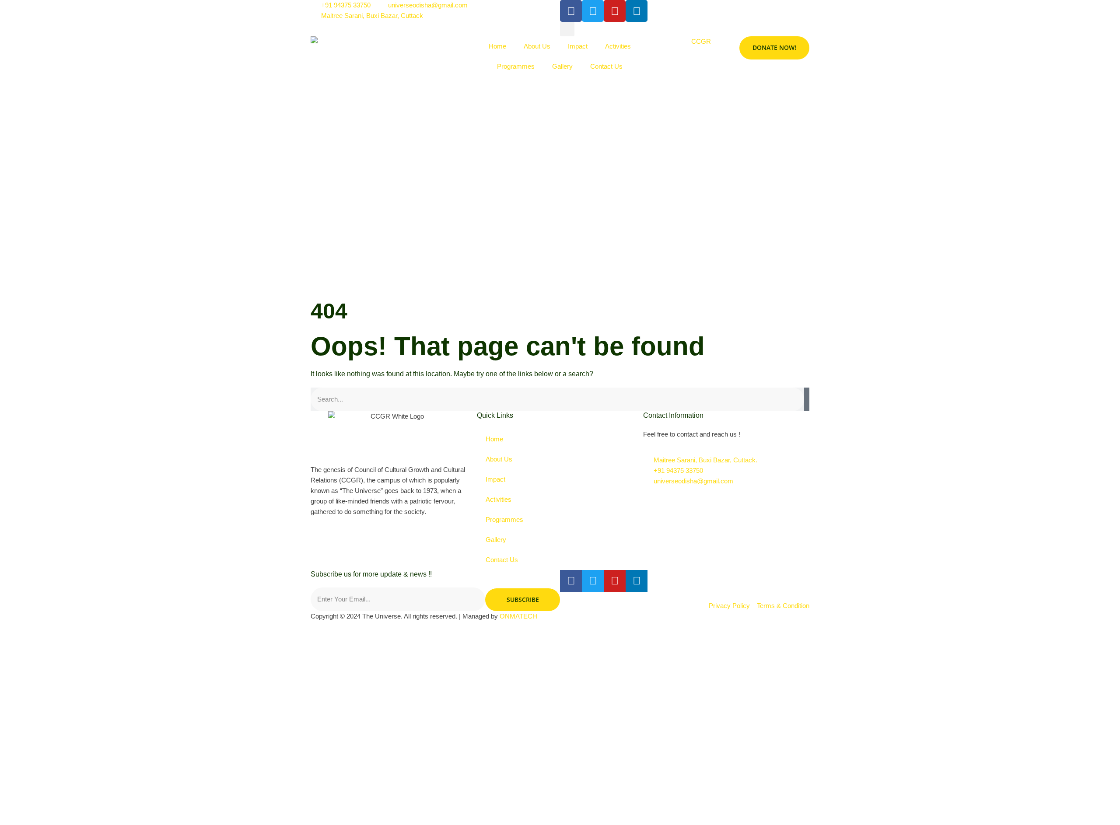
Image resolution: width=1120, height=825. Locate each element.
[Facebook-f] (571, 581)
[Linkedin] (637, 11)
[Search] (806, 399)
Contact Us (606, 66)
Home (497, 46)
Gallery (562, 66)
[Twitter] (593, 581)
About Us (537, 46)
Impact (578, 46)
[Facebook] (571, 11)
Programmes (516, 66)
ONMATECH (518, 616)
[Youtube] (615, 11)
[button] (567, 29)
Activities (618, 46)
